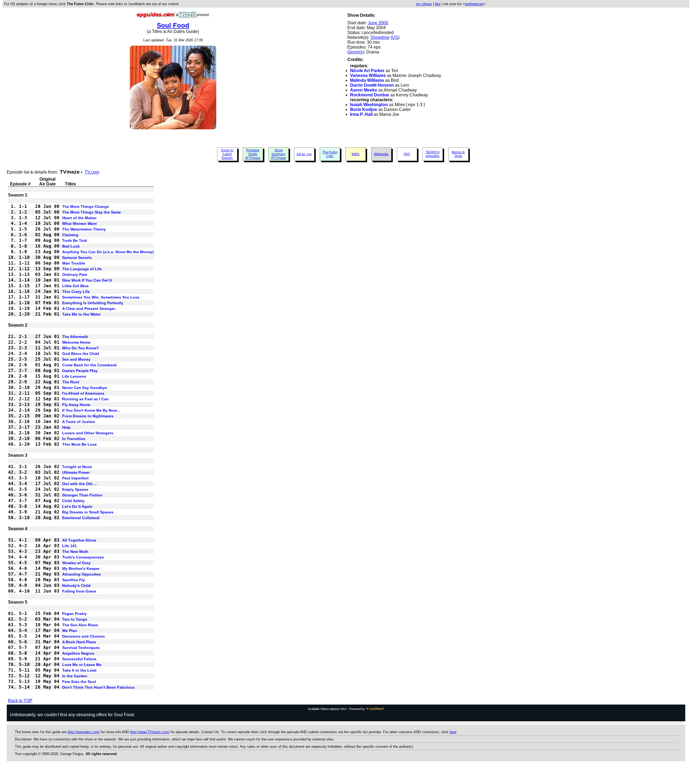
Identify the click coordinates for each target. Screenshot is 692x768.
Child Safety (73, 501)
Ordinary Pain (74, 274)
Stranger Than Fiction (82, 495)
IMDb (356, 154)
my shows (424, 4)
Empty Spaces (75, 489)
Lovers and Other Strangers (87, 433)
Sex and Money (76, 359)
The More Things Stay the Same (91, 212)
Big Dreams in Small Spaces (88, 512)
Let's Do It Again (77, 506)
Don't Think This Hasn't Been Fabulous (98, 687)
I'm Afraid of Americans (83, 393)
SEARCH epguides (433, 154)
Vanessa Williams (368, 75)
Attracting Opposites (81, 574)
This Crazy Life (76, 291)
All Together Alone (79, 540)
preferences (474, 4)
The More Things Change (85, 206)
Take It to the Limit (79, 670)
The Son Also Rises (80, 625)
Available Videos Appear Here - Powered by (337, 709)
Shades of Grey (76, 563)
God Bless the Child (80, 353)
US (395, 37)
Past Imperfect (75, 478)
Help (66, 427)
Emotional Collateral (80, 518)
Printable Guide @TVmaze (253, 154)
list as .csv (304, 154)
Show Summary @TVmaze (278, 154)
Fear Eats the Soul (79, 681)
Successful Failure (79, 659)
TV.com (92, 172)
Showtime (380, 37)
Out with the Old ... (79, 484)
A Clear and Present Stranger (88, 308)
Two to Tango (74, 619)
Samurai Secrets (77, 257)
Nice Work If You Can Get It (87, 280)
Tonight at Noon (77, 467)
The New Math (75, 551)
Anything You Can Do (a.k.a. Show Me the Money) (108, 252)
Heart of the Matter (79, 218)
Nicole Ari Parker (367, 70)
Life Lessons (74, 376)
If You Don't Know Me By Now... (91, 410)
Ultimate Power (76, 472)
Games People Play (80, 370)
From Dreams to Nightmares (88, 416)
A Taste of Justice (78, 421)
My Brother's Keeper (80, 568)
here (453, 732)
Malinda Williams (367, 80)
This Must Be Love (79, 444)
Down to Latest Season (227, 154)
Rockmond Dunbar (369, 95)
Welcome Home (76, 342)
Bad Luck (71, 246)
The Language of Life (82, 269)
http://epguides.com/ (84, 732)
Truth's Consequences (83, 557)
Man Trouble (73, 263)
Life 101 (69, 546)
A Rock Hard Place (79, 642)
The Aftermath (75, 336)
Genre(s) (355, 52)
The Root (70, 382)
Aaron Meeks (363, 90)
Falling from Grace (79, 591)
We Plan (69, 630)
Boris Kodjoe (363, 109)
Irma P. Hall (361, 114)
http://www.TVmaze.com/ (149, 732)
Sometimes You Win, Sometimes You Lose (100, 297)
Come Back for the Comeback (89, 365)
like (437, 4)
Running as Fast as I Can (85, 399)
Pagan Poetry (74, 613)
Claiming (70, 235)
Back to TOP (20, 700)
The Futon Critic (329, 154)
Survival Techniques (81, 647)
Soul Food (173, 25)
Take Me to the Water (81, 314)
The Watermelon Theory (84, 229)
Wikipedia (381, 154)
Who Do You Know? (80, 348)
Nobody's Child (76, 585)
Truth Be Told (74, 240)
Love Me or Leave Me (81, 664)
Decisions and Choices (83, 636)
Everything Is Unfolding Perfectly (92, 303)
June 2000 (378, 23)
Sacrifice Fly (73, 580)
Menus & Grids (458, 154)
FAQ (407, 154)
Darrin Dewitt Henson (372, 85)
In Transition (73, 439)
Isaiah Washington (369, 104)
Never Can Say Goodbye (84, 387)
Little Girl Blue (75, 286)
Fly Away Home (76, 404)
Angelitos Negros (78, 653)
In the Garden (74, 676)
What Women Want (79, 223)
